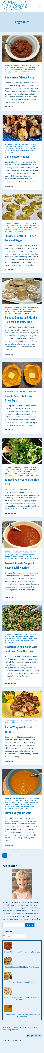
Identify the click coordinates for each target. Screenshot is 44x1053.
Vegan (15, 71)
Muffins (23, 309)
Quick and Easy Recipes (25, 67)
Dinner (25, 551)
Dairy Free (9, 65)
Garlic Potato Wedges (17, 157)
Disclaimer (33, 1027)
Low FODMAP (14, 225)
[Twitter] (40, 1035)
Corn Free (8, 223)
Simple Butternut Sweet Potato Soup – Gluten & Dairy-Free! (22, 1015)
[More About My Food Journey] (22, 884)
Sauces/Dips (30, 69)
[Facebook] (28, 1035)
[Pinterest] (36, 1035)
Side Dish (25, 148)
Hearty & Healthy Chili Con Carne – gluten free (22, 952)
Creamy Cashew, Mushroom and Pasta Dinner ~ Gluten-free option (22, 998)
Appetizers (9, 721)
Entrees (8, 553)
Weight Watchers (31, 475)
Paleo (7, 802)
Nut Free (36, 65)
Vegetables (9, 73)
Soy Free (8, 71)
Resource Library (18, 69)
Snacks (33, 311)
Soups (15, 557)
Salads (25, 638)
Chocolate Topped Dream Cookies (22, 982)
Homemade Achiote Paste (19, 77)
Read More (10, 107)
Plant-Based (10, 67)
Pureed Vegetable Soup (19, 813)
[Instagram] (32, 1035)
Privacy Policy (7, 1027)
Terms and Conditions (21, 1027)
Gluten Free (26, 65)
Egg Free (17, 65)
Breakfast (8, 144)
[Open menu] (40, 5)
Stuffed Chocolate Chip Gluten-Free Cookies (22, 967)
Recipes (7, 69)
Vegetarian (9, 152)
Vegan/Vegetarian (26, 71)
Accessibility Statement (11, 1030)
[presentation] (22, 48)
